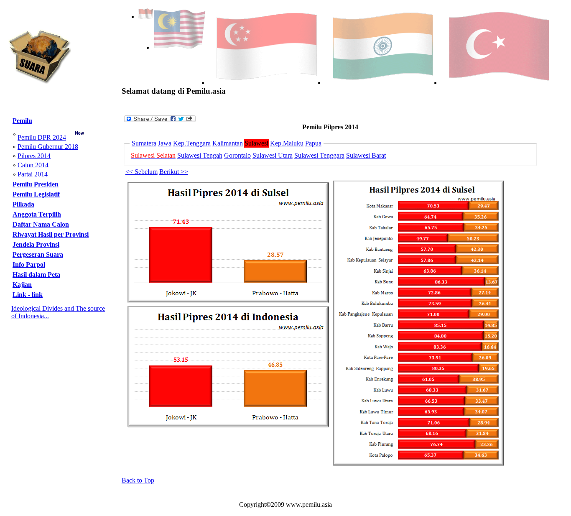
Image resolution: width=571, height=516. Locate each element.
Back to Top (138, 480)
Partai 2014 (33, 174)
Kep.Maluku (286, 143)
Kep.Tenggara (192, 143)
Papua (313, 143)
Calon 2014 (33, 165)
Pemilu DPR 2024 (42, 137)
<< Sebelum (141, 171)
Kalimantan (227, 143)
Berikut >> (173, 171)
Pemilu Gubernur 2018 (48, 146)
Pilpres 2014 (34, 155)
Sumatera (144, 143)
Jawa (164, 143)
